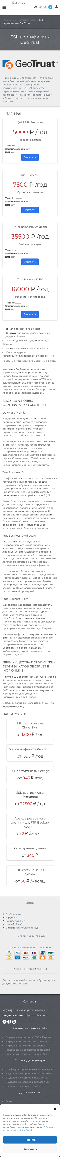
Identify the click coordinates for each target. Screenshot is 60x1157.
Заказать (30, 157)
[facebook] (9, 1022)
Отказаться (30, 1149)
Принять (30, 1139)
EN (45, 7)
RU (40, 7)
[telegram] (4, 1022)
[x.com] (14, 1022)
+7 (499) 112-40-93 (12, 1010)
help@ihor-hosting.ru (36, 1015)
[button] (55, 1108)
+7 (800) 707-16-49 (34, 1010)
